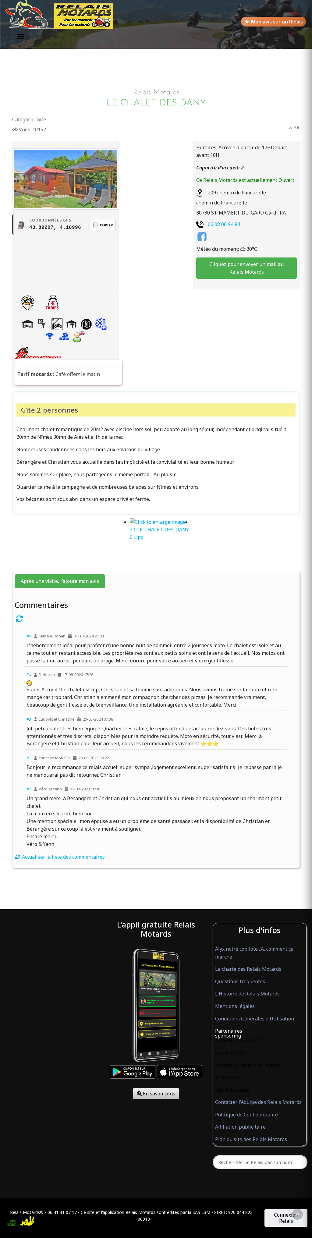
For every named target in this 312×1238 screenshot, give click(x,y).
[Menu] (20, 36)
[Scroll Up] (297, 1214)
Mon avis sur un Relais (277, 21)
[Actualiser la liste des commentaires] (156, 618)
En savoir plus (158, 1093)
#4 (29, 674)
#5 (29, 636)
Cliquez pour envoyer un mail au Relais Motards (246, 268)
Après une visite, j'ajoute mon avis (60, 581)
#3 (29, 719)
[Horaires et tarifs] (52, 302)
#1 (29, 789)
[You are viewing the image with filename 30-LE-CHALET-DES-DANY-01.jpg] (160, 542)
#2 (29, 758)
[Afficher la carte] (27, 303)
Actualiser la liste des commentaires (63, 856)
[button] (259, 1031)
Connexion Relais (286, 1217)
